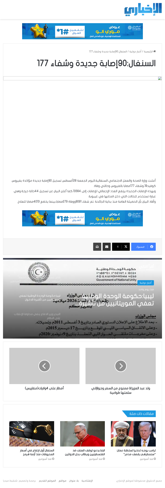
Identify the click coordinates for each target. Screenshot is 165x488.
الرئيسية (148, 51)
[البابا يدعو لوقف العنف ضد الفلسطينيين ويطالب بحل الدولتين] (82, 433)
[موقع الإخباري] (143, 9)
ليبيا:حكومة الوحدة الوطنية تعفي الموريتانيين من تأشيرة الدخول (116, 300)
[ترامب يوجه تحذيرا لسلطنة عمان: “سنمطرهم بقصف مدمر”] (133, 434)
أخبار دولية (135, 51)
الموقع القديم (47, 480)
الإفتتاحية (87, 480)
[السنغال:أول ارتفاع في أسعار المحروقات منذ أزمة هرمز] (31, 434)
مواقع (62, 480)
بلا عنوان (74, 480)
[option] (82, 298)
